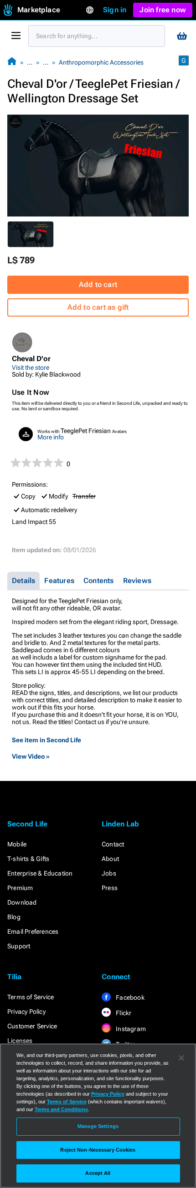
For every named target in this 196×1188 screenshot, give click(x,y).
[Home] (11, 62)
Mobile (16, 844)
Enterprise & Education (39, 873)
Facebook (129, 997)
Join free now (162, 9)
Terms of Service (30, 997)
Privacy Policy (26, 1011)
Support (18, 946)
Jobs (109, 873)
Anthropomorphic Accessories (101, 62)
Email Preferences (32, 931)
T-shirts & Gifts (28, 858)
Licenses (20, 1040)
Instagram (130, 1028)
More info (50, 437)
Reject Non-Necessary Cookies (97, 1150)
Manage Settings (98, 1126)
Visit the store (30, 367)
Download (22, 902)
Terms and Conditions (61, 1109)
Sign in (114, 9)
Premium (20, 887)
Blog (14, 917)
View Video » (31, 756)
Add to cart (98, 284)
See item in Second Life (46, 740)
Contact (113, 844)
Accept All (97, 1173)
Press (110, 887)
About (110, 858)
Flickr (122, 1013)
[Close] (181, 1058)
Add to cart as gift (98, 307)
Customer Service (32, 1026)
